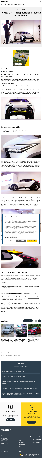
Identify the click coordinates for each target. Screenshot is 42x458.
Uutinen (5, 4)
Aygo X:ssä (36, 201)
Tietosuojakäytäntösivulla (12, 236)
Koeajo (33, 337)
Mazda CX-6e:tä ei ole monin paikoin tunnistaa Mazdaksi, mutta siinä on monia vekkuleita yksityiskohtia (19, 388)
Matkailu (20, 451)
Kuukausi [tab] (25, 366)
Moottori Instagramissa (36, 439)
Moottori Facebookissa (36, 436)
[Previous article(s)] (36, 320)
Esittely (20, 337)
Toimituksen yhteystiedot (6, 446)
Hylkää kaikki (21, 240)
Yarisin (27, 308)
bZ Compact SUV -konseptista (30, 303)
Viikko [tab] (21, 366)
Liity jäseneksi (30, 422)
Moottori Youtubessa (36, 442)
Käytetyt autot (21, 442)
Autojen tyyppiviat (22, 438)
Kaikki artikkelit (27, 320)
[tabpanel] (21, 382)
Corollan (31, 308)
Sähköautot (21, 446)
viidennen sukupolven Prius (33, 298)
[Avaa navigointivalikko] (40, 1)
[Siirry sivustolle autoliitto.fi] (21, 455)
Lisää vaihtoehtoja (10, 240)
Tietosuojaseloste (4, 451)
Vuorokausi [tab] (17, 366)
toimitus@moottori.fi (5, 443)
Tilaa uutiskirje (9, 419)
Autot (20, 435)
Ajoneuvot (23, 9)
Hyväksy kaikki (32, 240)
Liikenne (20, 449)
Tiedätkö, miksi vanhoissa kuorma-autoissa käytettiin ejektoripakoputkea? (14, 376)
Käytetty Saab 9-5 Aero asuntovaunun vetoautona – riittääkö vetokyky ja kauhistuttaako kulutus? (18, 381)
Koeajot (20, 440)
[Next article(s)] (39, 320)
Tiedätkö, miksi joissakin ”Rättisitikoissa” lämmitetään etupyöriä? (13, 371)
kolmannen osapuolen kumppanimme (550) (21, 220)
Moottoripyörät (22, 444)
